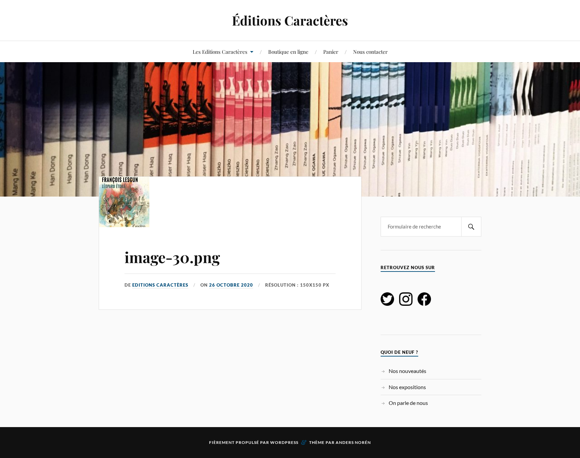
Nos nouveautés (407, 371)
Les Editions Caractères (220, 51)
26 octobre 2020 (231, 285)
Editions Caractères (160, 285)
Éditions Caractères (290, 20)
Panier (330, 51)
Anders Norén (353, 442)
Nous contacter (370, 51)
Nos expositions (407, 387)
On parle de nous (408, 403)
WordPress (284, 442)
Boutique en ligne (288, 51)
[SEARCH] (471, 227)
